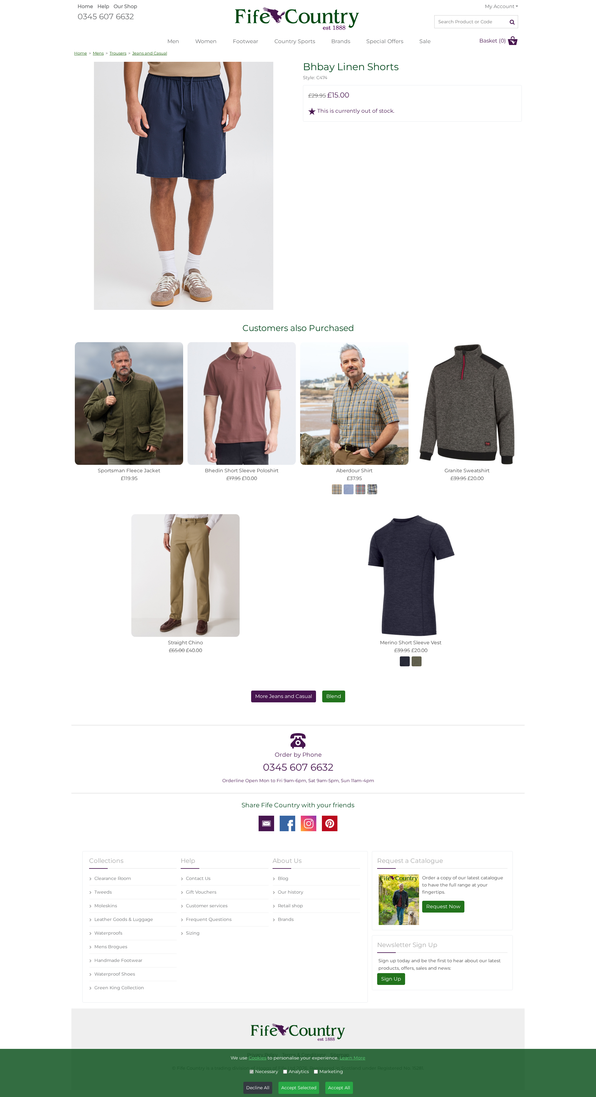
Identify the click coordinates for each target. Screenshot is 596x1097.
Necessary (266, 1071)
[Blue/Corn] (372, 489)
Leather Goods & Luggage (123, 919)
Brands (340, 41)
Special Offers (384, 41)
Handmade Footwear (118, 960)
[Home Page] (297, 18)
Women (206, 41)
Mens (98, 53)
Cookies (257, 1058)
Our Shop (125, 6)
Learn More (352, 1058)
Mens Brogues (110, 947)
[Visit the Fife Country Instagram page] (308, 822)
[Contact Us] (266, 822)
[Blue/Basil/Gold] (337, 489)
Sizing (193, 933)
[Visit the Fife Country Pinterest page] (329, 822)
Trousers (118, 53)
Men (173, 41)
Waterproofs (108, 933)
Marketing (331, 1071)
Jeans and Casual (149, 53)
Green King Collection (119, 987)
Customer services (207, 906)
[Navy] (405, 661)
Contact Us (198, 878)
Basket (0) (492, 40)
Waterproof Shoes (114, 974)
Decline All (257, 1087)
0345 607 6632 (106, 16)
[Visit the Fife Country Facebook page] (287, 822)
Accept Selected (298, 1087)
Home (85, 6)
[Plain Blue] (348, 489)
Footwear (245, 41)
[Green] (416, 661)
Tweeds (103, 892)
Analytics (299, 1071)
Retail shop (290, 906)
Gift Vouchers (201, 892)
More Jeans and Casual (283, 696)
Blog (283, 878)
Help (103, 6)
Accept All (339, 1087)
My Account (499, 6)
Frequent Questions (209, 919)
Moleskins (105, 906)
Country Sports (294, 41)
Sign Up (391, 979)
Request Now (443, 906)
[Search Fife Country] (512, 21)
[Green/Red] (360, 489)
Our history (290, 892)
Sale (425, 41)
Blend (333, 696)
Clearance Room (112, 878)
